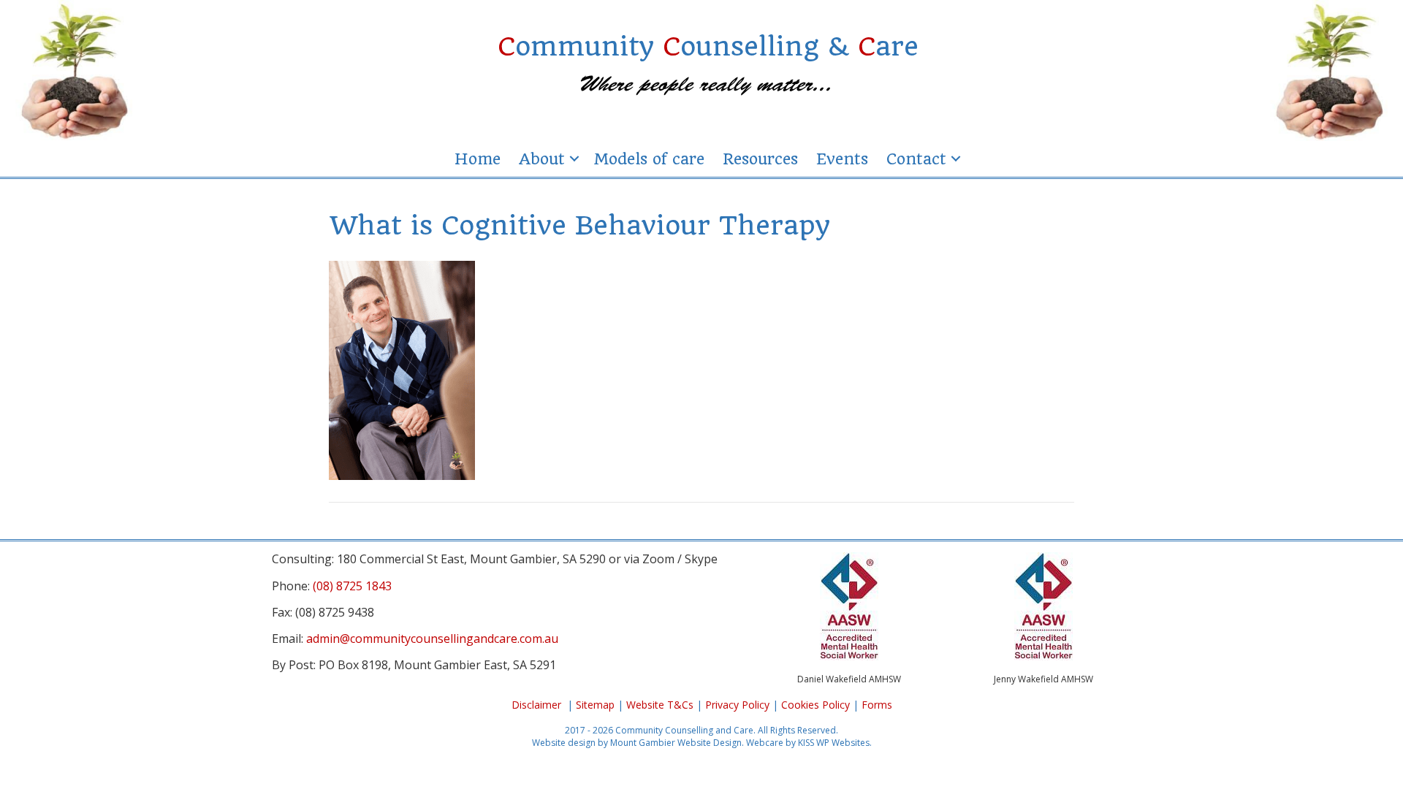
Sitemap (595, 705)
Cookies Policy (815, 705)
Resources (760, 159)
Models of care (648, 159)
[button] (574, 159)
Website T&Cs (659, 705)
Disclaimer (536, 705)
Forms (877, 705)
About (542, 159)
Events (842, 159)
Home (478, 159)
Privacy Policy (737, 705)
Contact (916, 159)
